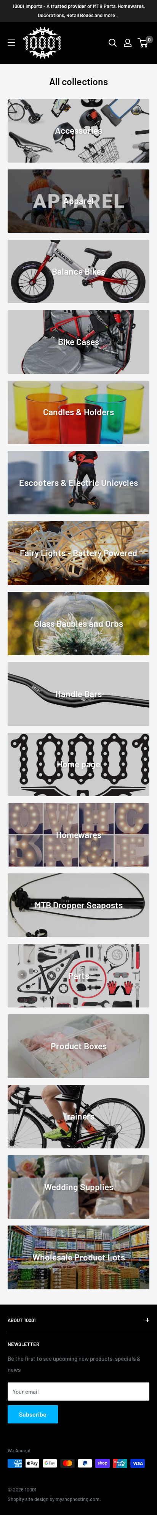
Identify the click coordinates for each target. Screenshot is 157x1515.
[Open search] (113, 43)
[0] (143, 42)
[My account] (127, 43)
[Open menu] (11, 43)
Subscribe (32, 1414)
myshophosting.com (77, 1499)
